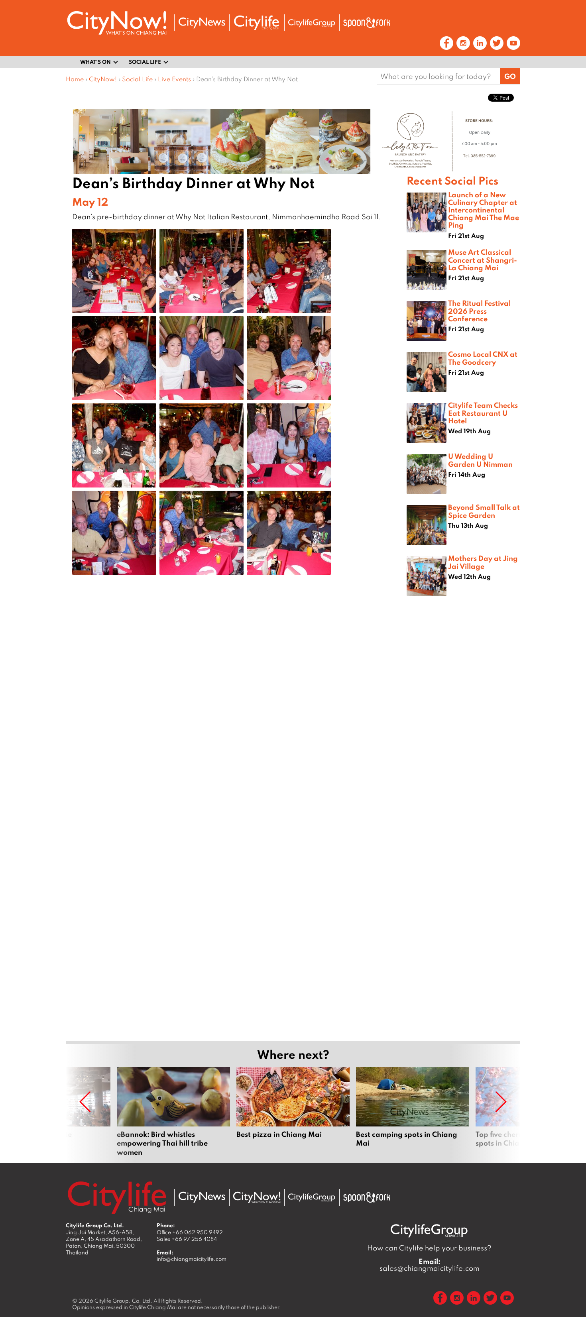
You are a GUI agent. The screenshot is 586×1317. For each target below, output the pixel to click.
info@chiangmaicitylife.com (191, 1258)
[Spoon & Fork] (366, 23)
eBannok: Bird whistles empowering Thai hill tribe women (173, 1111)
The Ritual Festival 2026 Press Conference (479, 310)
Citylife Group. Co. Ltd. (123, 1300)
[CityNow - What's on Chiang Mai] (256, 1197)
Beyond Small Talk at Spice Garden (484, 510)
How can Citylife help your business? (429, 1247)
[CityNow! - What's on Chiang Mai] (117, 23)
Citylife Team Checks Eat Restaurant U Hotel (483, 412)
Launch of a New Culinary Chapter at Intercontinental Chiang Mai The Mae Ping (483, 210)
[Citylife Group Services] (311, 23)
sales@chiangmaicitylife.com (430, 1265)
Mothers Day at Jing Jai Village (483, 561)
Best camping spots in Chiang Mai (412, 1111)
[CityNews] (201, 23)
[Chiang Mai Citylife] (256, 22)
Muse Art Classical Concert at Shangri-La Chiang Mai (482, 259)
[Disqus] (236, 708)
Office (190, 1232)
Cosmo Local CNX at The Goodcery (482, 357)
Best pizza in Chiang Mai (293, 1111)
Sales (187, 1238)
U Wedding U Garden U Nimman (480, 459)
